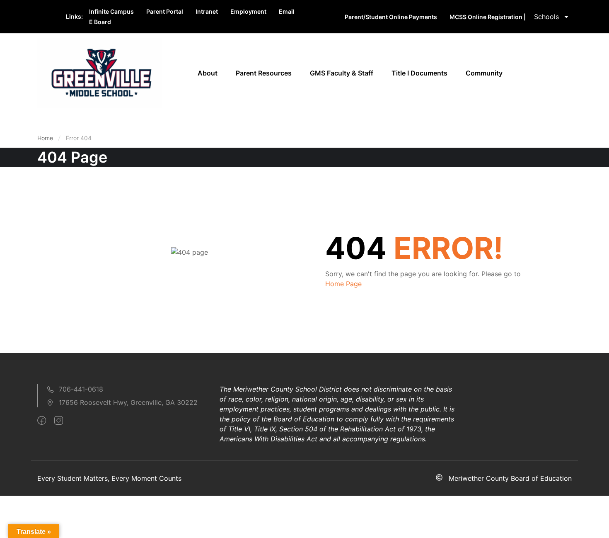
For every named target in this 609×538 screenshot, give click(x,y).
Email (287, 11)
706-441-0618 (81, 389)
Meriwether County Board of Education (510, 478)
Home (45, 137)
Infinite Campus (111, 11)
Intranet (207, 11)
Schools (546, 16)
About (208, 73)
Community (484, 73)
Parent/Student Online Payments (391, 16)
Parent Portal (164, 11)
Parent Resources (264, 73)
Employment (248, 11)
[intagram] (58, 421)
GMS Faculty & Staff (341, 73)
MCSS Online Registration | (488, 16)
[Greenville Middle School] (99, 72)
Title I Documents (419, 73)
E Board (100, 21)
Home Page (343, 284)
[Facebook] (41, 421)
